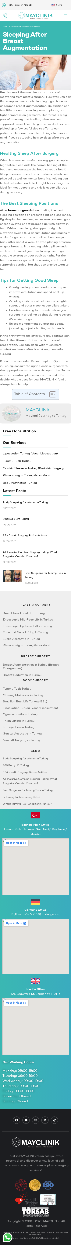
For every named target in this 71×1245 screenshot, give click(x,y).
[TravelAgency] (48, 1199)
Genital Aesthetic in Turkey (22, 733)
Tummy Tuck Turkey (17, 461)
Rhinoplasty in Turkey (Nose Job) (26, 475)
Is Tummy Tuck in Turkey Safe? (21, 797)
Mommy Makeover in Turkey (23, 695)
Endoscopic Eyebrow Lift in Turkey (27, 626)
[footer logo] (35, 1142)
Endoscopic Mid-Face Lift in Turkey (28, 619)
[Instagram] (35, 1120)
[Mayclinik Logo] (36, 15)
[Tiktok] (54, 1120)
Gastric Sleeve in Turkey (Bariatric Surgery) (34, 468)
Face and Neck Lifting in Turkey (25, 632)
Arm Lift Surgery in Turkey (21, 740)
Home (5, 26)
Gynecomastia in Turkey (20, 714)
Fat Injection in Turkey (18, 727)
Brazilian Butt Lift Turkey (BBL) (25, 701)
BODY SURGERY (35, 680)
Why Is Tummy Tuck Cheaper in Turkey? (27, 803)
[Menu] (65, 16)
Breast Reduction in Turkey (22, 675)
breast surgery (35, 656)
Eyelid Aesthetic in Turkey (21, 639)
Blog (10, 26)
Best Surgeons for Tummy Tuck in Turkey (28, 790)
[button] (51, 394)
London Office (35, 989)
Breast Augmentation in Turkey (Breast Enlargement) (31, 666)
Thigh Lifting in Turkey (18, 720)
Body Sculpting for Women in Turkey (25, 758)
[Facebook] (16, 1120)
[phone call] (5, 15)
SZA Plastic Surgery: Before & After (25, 772)
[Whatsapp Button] (7, 1237)
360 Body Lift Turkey (16, 765)
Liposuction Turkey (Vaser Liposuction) (30, 453)
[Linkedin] (45, 1120)
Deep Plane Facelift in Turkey (24, 613)
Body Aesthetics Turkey (20, 482)
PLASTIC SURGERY (35, 604)
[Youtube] (26, 1120)
